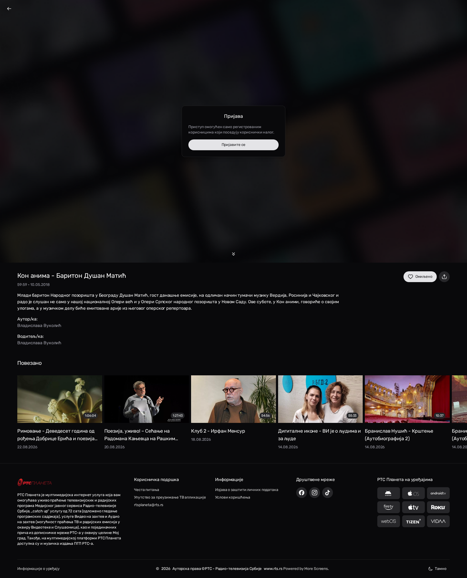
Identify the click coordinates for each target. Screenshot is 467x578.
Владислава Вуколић (39, 325)
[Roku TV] (438, 507)
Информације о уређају (38, 568)
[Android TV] (438, 493)
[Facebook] (301, 492)
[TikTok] (327, 492)
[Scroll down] (233, 254)
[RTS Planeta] (34, 482)
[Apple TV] (413, 507)
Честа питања (146, 489)
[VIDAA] (438, 521)
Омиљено (423, 276)
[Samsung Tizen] (413, 521)
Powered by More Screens (305, 568)
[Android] (388, 493)
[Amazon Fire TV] (388, 507)
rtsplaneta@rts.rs (148, 505)
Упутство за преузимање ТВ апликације (170, 497)
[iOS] (413, 493)
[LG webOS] (388, 521)
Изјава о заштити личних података (246, 489)
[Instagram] (314, 492)
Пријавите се (234, 144)
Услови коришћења (232, 497)
